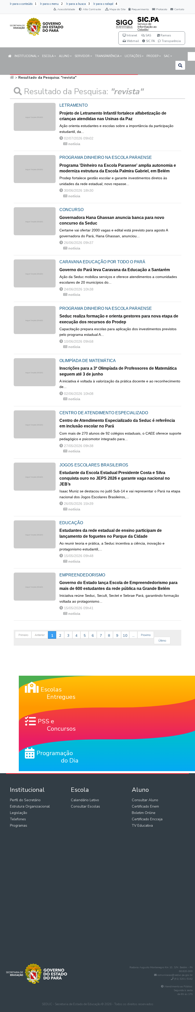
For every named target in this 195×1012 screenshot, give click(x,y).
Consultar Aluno (145, 800)
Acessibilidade (66, 9)
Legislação (18, 812)
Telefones (18, 819)
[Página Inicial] (12, 77)
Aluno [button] (64, 56)
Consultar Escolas (85, 806)
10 (125, 635)
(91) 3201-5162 (183, 979)
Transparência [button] (107, 56)
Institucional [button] (25, 56)
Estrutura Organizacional (30, 806)
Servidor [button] (82, 56)
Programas (18, 825)
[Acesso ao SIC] (148, 23)
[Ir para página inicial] (36, 25)
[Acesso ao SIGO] (124, 23)
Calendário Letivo (85, 800)
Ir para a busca (78, 4)
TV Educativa (142, 825)
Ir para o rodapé (105, 4)
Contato (179, 9)
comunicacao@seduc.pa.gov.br (175, 975)
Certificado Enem (145, 806)
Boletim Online (143, 812)
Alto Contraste (92, 9)
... (133, 635)
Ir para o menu (51, 4)
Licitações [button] (133, 56)
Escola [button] (48, 56)
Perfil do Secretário (25, 800)
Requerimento (140, 9)
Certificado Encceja (147, 819)
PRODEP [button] (152, 56)
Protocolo (161, 9)
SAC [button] (167, 56)
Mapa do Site (117, 9)
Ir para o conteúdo (23, 4)
